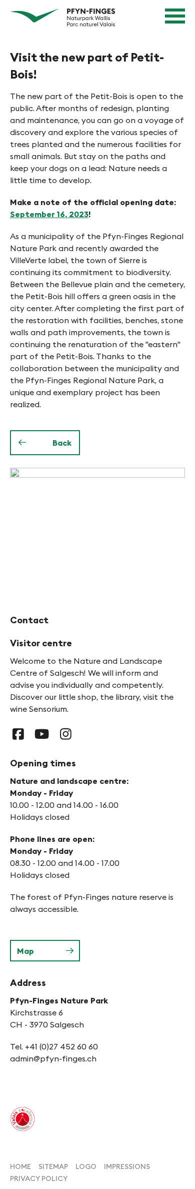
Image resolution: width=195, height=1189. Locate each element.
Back (62, 443)
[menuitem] (20, 1165)
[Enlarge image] (97, 526)
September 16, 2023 (49, 214)
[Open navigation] (175, 16)
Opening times (43, 763)
